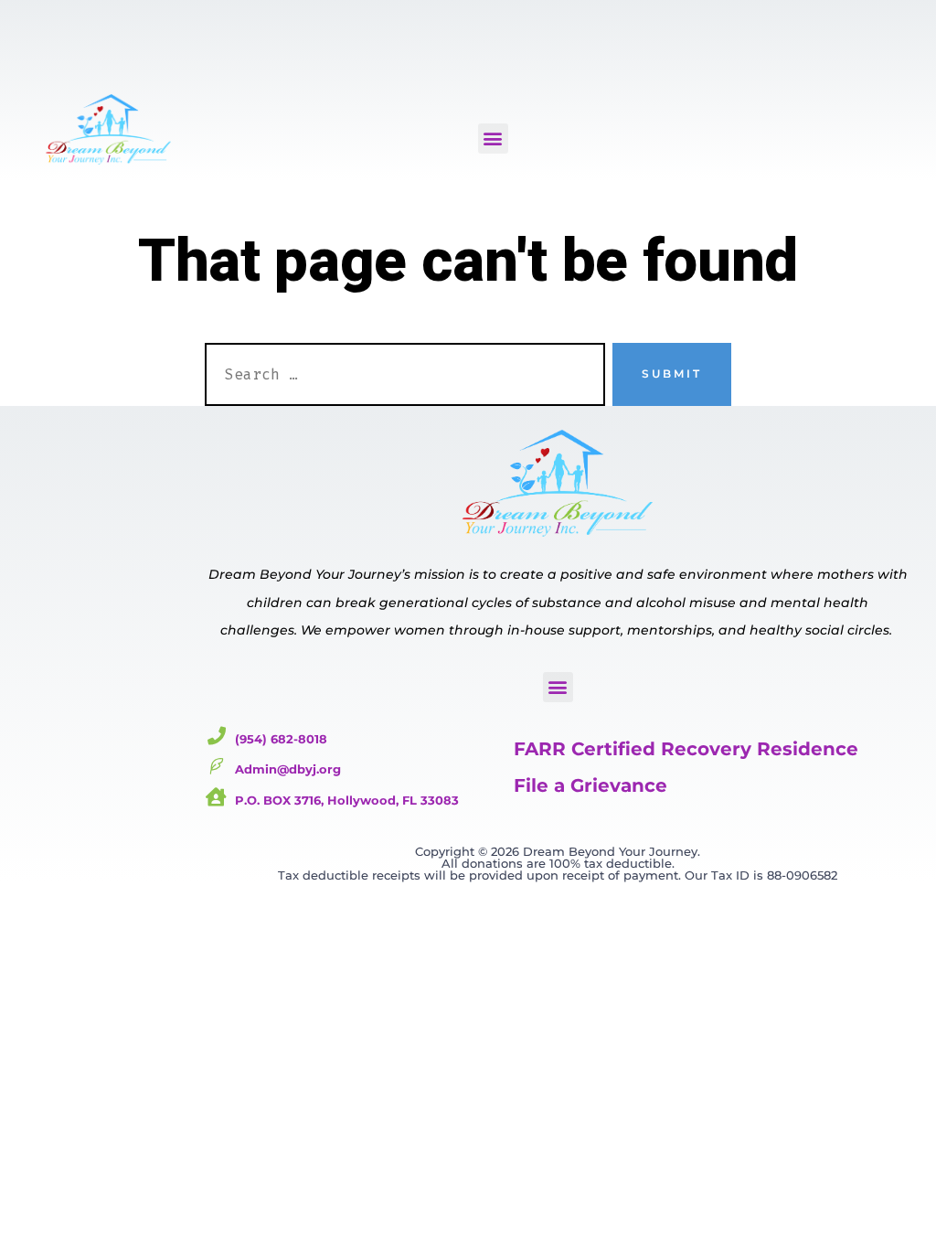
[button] (493, 138)
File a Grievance (590, 785)
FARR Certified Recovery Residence (686, 749)
